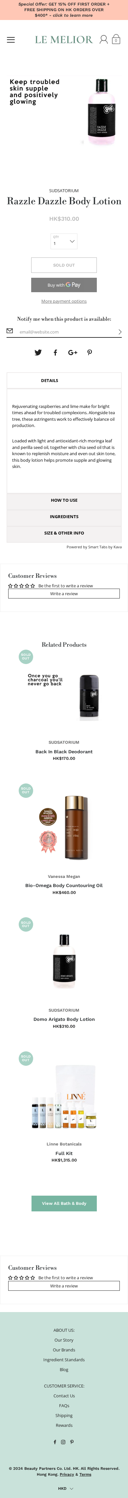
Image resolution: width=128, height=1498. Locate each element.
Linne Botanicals (64, 1144)
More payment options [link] (64, 301)
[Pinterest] (90, 352)
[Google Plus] (73, 352)
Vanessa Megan (64, 876)
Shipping (64, 1415)
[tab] (64, 380)
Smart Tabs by (101, 546)
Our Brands (64, 1350)
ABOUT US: (64, 1330)
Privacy (67, 1474)
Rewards (64, 1425)
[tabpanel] (64, 441)
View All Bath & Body (64, 1203)
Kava (118, 546)
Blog (64, 1369)
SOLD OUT (64, 265)
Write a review (64, 594)
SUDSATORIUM (64, 742)
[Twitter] (38, 352)
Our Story (64, 1340)
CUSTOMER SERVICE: (64, 1386)
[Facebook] (55, 352)
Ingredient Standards (64, 1360)
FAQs (64, 1405)
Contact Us (64, 1396)
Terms (85, 1474)
